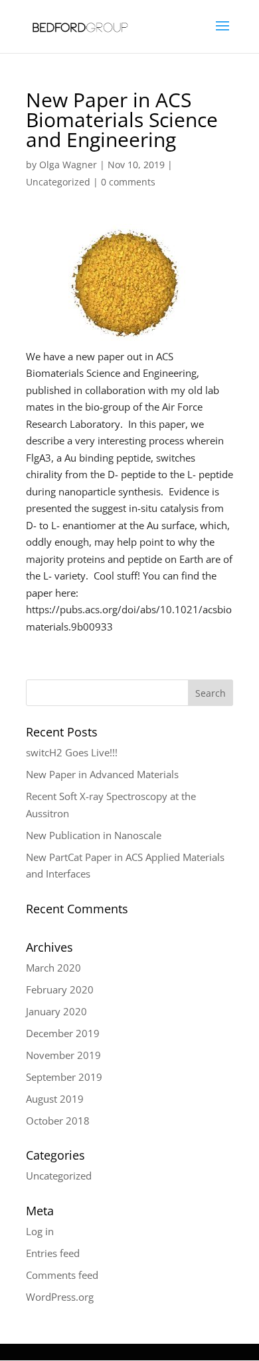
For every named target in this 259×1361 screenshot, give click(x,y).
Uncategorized (58, 182)
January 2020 (56, 1011)
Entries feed (53, 1253)
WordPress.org (60, 1296)
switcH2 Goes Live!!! (72, 752)
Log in (40, 1231)
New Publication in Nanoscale (93, 835)
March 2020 (53, 967)
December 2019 (63, 1033)
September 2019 (64, 1077)
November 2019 (63, 1055)
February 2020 (60, 989)
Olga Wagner (68, 164)
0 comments (128, 182)
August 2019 (55, 1098)
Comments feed (62, 1275)
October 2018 (58, 1120)
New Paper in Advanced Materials (102, 774)
